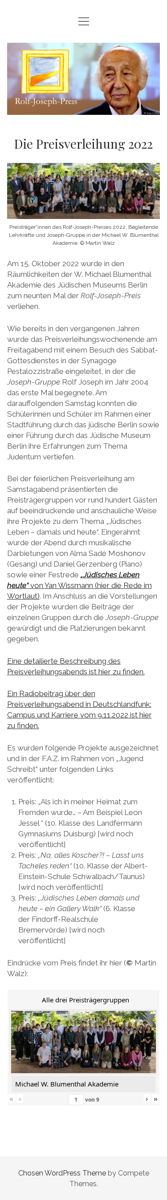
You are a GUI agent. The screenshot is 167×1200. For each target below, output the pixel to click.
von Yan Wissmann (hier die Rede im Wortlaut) (79, 585)
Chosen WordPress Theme (62, 1173)
